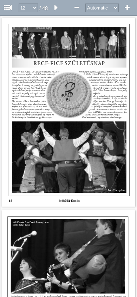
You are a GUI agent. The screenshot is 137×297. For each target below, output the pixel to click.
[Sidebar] (7, 7)
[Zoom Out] (77, 7)
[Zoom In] (127, 7)
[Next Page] (56, 7)
